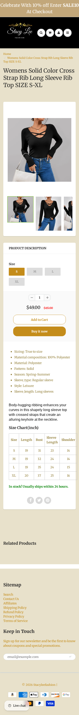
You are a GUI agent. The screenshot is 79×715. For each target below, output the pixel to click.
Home (7, 54)
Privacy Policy (13, 616)
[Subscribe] (70, 656)
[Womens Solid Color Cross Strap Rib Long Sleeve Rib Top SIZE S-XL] (39, 150)
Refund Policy (13, 612)
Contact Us (11, 599)
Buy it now (39, 331)
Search (8, 594)
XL (17, 282)
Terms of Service (15, 621)
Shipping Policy (15, 608)
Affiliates (10, 603)
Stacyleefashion (44, 685)
